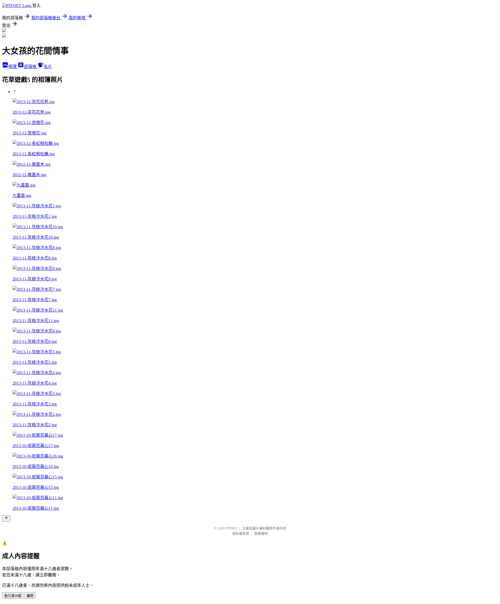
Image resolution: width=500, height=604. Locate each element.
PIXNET (231, 528)
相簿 (13, 66)
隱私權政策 (240, 533)
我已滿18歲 (12, 596)
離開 (30, 596)
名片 (48, 66)
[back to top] (6, 518)
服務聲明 (261, 533)
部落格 (31, 66)
